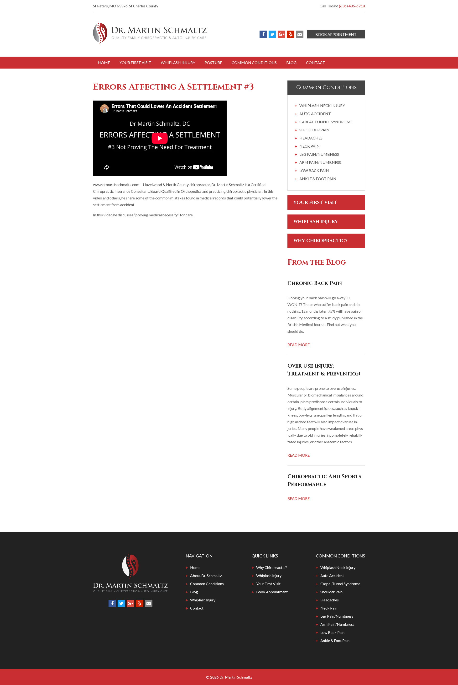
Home (104, 62)
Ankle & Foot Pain (317, 178)
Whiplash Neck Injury (322, 105)
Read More (298, 344)
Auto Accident (315, 113)
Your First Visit (135, 62)
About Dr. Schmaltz (206, 575)
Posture (213, 62)
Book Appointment (336, 34)
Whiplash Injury (178, 62)
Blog (291, 62)
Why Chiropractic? (320, 240)
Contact (315, 62)
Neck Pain (309, 146)
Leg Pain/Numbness (319, 154)
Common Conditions (254, 62)
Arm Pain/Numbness (320, 162)
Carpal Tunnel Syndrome (326, 121)
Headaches (311, 138)
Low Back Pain (314, 170)
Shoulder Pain (314, 130)
